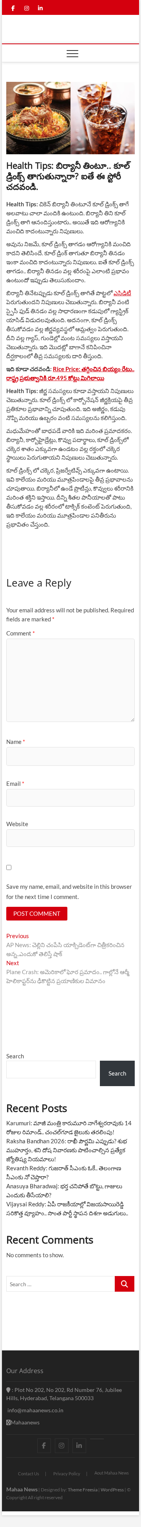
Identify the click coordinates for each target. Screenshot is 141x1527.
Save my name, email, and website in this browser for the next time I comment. (69, 891)
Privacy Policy (66, 1473)
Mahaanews (25, 1422)
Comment (20, 633)
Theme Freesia (83, 1490)
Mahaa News (22, 1489)
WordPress (112, 1490)
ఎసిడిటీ (122, 292)
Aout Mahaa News (111, 1472)
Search (15, 1056)
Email (15, 783)
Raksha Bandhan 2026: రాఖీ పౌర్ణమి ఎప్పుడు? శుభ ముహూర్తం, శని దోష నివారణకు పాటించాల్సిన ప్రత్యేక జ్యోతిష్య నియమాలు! (66, 1149)
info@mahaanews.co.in (34, 1410)
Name (15, 741)
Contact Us (28, 1473)
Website (17, 823)
